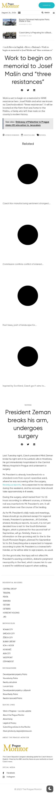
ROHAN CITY (8, 630)
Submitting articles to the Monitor (16, 727)
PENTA (5, 597)
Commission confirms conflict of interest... (23, 264)
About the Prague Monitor (13, 715)
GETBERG (7, 609)
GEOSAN (6, 605)
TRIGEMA (6, 593)
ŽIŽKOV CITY (8, 638)
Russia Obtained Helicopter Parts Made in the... (34, 20)
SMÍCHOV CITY (9, 634)
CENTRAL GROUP (9, 589)
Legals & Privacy (9, 723)
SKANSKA (6, 601)
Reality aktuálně (10, 682)
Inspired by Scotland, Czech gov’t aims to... (24, 386)
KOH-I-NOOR (8, 646)
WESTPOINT (8, 658)
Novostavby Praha (10, 678)
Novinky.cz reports (12, 485)
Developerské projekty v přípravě (17, 690)
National (42, 135)
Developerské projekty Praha (15, 674)
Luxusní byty (8, 686)
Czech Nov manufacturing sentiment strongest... (26, 203)
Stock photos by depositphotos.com (17, 731)
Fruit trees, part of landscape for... (19, 325)
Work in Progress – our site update (17, 711)
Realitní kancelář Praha (12, 698)
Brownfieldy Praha (10, 694)
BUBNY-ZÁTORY (9, 642)
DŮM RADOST (8, 662)
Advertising (7, 719)
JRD (4, 617)
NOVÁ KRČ (7, 650)
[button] (47, 5)
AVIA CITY (6, 654)
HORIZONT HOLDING (11, 613)
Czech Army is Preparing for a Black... (35, 33)
